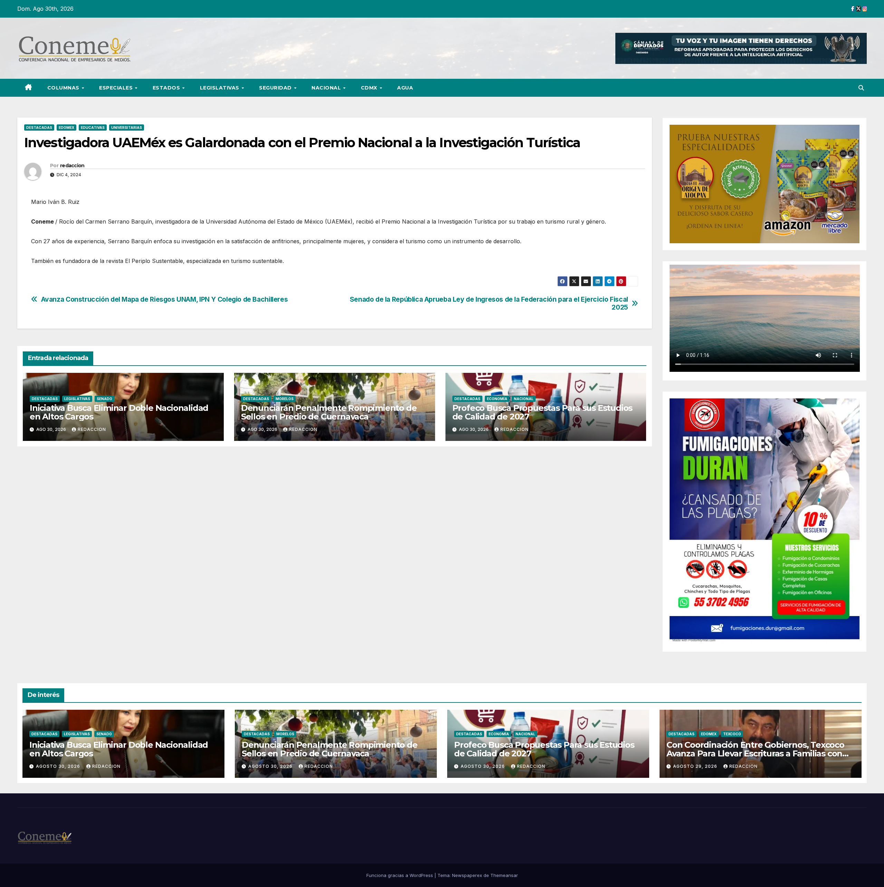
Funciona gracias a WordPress (400, 875)
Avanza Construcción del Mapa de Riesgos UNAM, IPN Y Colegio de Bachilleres (164, 299)
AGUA (405, 88)
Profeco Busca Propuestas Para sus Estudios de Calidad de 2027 (542, 412)
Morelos (285, 399)
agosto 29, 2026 (696, 766)
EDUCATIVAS (93, 127)
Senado (104, 399)
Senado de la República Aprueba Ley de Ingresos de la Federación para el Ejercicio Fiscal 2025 (489, 303)
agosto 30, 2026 (58, 766)
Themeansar (504, 875)
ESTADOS (167, 88)
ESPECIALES (116, 88)
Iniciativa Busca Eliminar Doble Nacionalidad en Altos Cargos (119, 412)
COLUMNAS (64, 88)
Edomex (66, 127)
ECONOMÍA (497, 399)
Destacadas (39, 127)
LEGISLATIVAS (220, 88)
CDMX (370, 88)
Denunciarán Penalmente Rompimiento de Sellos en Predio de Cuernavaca (329, 412)
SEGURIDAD (276, 88)
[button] (861, 87)
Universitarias (126, 127)
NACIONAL (327, 88)
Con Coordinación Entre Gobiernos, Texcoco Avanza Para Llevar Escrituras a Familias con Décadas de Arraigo (755, 753)
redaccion (72, 165)
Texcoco (732, 734)
